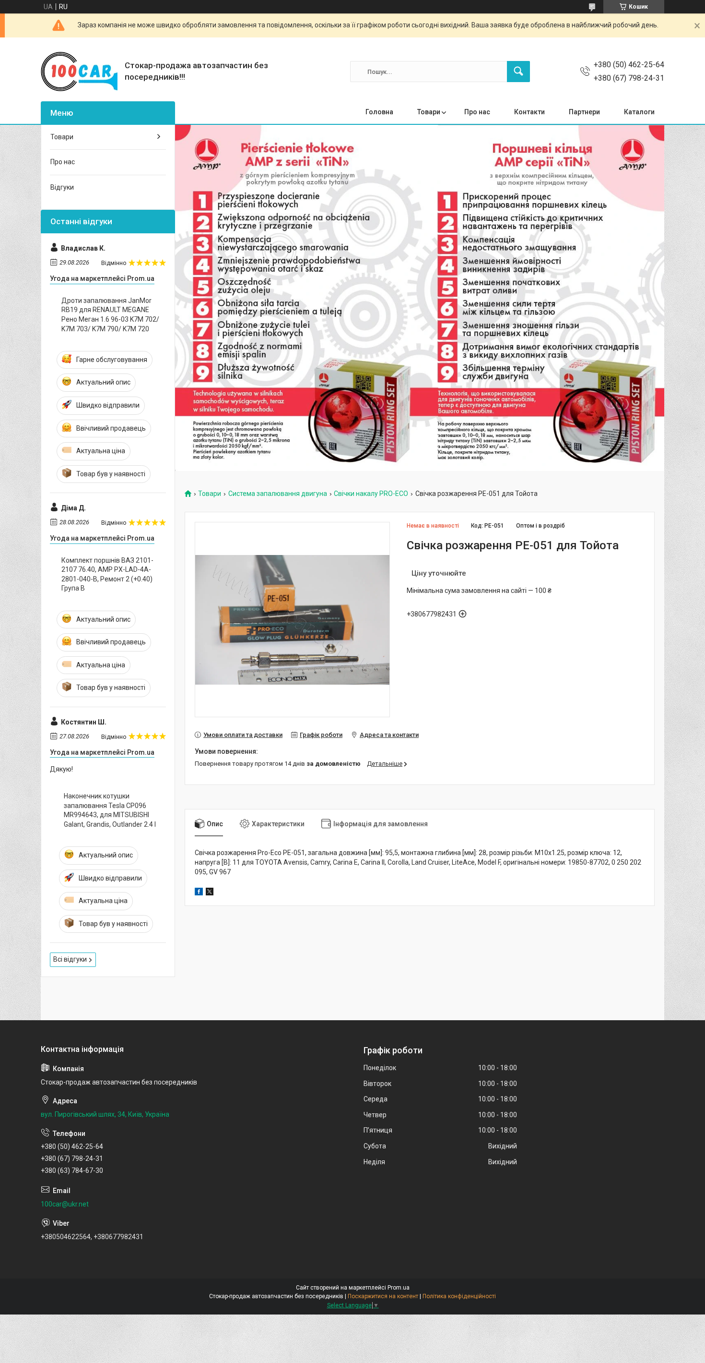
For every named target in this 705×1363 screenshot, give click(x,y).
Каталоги (639, 112)
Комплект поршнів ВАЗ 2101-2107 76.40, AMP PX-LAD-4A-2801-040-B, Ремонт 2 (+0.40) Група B (107, 574)
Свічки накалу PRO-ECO (371, 493)
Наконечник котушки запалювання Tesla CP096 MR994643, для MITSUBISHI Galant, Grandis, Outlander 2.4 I (110, 810)
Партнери (584, 112)
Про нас (477, 112)
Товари (428, 112)
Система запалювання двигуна (277, 493)
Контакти (529, 112)
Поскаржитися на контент (383, 1296)
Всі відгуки (70, 959)
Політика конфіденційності (459, 1296)
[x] (209, 893)
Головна (379, 112)
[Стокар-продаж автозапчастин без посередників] (79, 71)
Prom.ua (399, 1287)
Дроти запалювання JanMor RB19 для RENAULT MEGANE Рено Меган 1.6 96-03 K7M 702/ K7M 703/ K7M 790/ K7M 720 (110, 315)
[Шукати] (518, 71)
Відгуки (62, 187)
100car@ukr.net (65, 1204)
